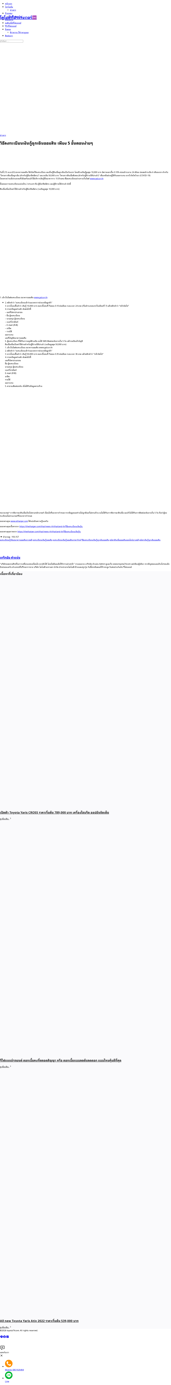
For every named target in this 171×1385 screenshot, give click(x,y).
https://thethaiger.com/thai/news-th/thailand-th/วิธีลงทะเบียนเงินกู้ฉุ (50, 526)
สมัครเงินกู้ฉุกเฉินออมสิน (149, 539)
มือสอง (8, 29)
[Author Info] (5, 550)
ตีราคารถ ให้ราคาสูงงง (19, 32)
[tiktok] (7, 1337)
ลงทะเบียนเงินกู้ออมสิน (42, 539)
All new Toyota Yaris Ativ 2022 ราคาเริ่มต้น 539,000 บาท (39, 1320)
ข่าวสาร (3, 135)
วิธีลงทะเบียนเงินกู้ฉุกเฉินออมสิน (95, 539)
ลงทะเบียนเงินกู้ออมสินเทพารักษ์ (67, 539)
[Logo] (12, 8)
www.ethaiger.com (19, 521)
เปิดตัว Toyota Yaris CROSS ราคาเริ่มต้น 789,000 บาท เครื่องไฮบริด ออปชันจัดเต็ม (54, 812)
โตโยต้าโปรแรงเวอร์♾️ (18, 17)
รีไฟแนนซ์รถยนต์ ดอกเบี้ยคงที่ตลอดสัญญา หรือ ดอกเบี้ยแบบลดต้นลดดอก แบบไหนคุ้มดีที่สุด (60, 1060)
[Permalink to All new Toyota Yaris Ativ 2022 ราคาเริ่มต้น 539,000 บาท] (37, 1314)
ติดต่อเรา (9, 35)
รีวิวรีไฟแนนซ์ (10, 26)
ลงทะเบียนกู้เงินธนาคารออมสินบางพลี (16, 539)
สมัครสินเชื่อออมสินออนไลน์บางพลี (124, 539)
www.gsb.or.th (96, 178)
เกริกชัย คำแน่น (10, 557)
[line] (1, 1337)
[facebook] (4, 1337)
